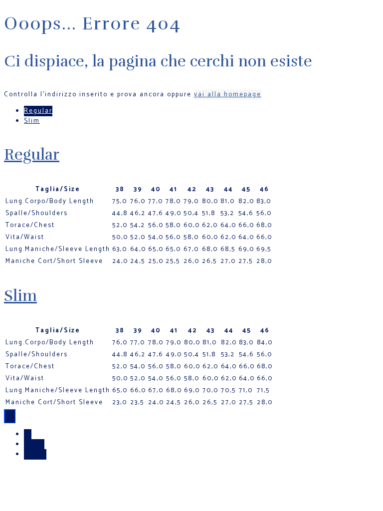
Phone (35, 454)
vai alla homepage (227, 94)
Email (34, 444)
